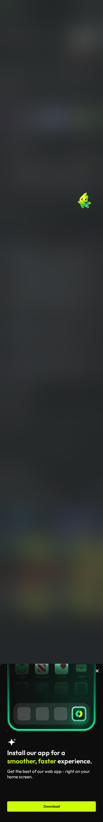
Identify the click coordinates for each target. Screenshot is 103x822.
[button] (85, 199)
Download (51, 806)
